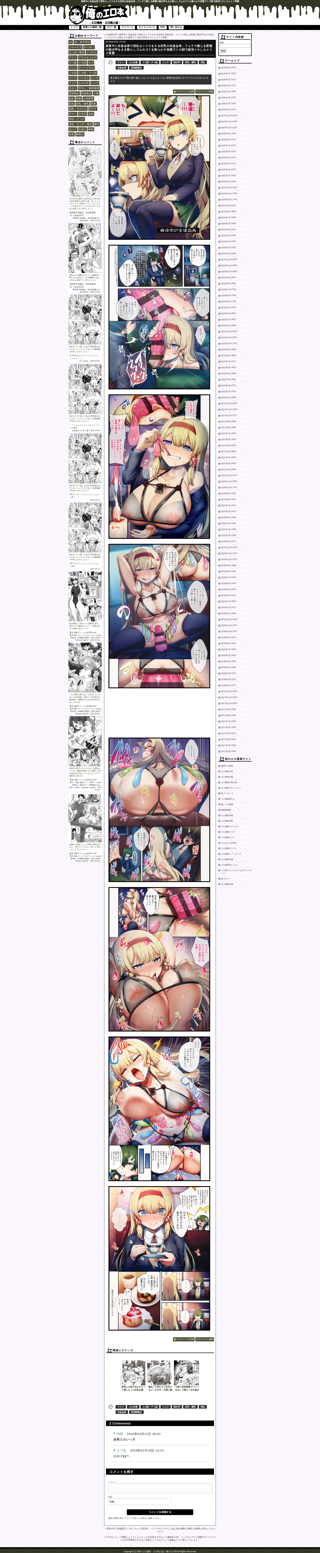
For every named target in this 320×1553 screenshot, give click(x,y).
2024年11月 (226, 194)
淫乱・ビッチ (76, 119)
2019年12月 (226, 547)
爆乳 (96, 124)
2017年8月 (226, 715)
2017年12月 (226, 691)
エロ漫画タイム (228, 837)
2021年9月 (226, 422)
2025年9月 (226, 134)
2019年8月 (226, 571)
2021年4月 (226, 452)
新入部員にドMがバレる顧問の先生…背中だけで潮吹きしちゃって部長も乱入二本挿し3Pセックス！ (84, 625)
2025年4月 (226, 164)
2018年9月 (226, 637)
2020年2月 (226, 535)
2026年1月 (226, 110)
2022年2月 (226, 392)
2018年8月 (226, 643)
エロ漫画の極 (227, 859)
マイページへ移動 (204, 91)
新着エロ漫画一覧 (92, 27)
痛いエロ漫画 (227, 804)
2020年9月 (226, 494)
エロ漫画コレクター (230, 826)
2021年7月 (226, 434)
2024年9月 (226, 206)
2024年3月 (226, 242)
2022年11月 (226, 338)
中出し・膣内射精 (89, 88)
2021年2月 (226, 464)
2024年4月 (226, 236)
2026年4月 (226, 92)
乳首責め (86, 93)
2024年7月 (226, 218)
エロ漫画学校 (227, 815)
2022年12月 (226, 332)
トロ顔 (73, 72)
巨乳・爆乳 (82, 103)
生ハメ (73, 129)
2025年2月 (226, 176)
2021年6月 (226, 440)
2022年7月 (226, 362)
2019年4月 (226, 595)
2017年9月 (226, 709)
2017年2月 (226, 751)
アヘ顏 (73, 62)
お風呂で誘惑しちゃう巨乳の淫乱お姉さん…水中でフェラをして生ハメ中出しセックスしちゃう (84, 846)
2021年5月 (226, 446)
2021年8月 (226, 428)
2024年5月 (226, 230)
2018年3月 (226, 673)
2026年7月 (226, 74)
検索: (222, 42)
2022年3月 (226, 386)
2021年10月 (226, 416)
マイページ (127, 27)
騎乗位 (80, 134)
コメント (112, 1482)
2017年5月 (226, 733)
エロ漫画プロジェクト (231, 788)
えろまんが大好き (229, 843)
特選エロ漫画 (227, 766)
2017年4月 (226, 739)
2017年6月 (226, 727)
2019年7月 (226, 577)
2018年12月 (226, 619)
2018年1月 (226, 685)
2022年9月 (226, 350)
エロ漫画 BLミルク (229, 865)
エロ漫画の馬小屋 (229, 782)
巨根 (93, 103)
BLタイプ (225, 879)
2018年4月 (226, 667)
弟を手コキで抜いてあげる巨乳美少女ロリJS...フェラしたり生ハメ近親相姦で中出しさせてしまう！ (84, 349)
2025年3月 (226, 170)
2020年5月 (226, 517)
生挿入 (82, 129)
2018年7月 (226, 649)
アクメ (73, 57)
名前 (110, 1497)
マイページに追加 (185, 91)
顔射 (71, 134)
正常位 (82, 113)
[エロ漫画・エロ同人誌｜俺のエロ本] (98, 6)
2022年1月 (226, 398)
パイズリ (84, 78)
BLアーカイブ (227, 793)
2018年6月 (226, 655)
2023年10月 (226, 272)
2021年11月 (226, 410)
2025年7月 (226, 146)
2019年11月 (226, 553)
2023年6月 (226, 296)
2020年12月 (226, 476)
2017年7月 (226, 721)
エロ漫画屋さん (228, 799)
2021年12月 (226, 404)
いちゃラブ (75, 47)
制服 (78, 98)
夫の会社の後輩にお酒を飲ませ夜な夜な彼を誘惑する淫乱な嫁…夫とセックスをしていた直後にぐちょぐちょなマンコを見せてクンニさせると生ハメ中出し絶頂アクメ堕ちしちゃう (84, 204)
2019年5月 (226, 589)
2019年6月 (226, 583)
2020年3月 (226, 529)
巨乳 (71, 103)
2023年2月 (226, 320)
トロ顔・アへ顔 (88, 72)
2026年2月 (226, 104)
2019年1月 (226, 613)
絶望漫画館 (226, 810)
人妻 (96, 93)
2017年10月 (226, 703)
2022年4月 (226, 380)
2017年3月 (226, 745)
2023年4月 (226, 308)
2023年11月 (226, 266)
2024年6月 (226, 224)
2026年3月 (226, 98)
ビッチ (95, 78)
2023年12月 (226, 260)
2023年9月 (226, 278)
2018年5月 (226, 661)
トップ (74, 27)
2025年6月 (226, 152)
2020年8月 (226, 500)
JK (70, 42)
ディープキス (86, 67)
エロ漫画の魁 (227, 777)
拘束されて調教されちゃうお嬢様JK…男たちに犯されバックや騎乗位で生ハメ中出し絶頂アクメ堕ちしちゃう (85, 277)
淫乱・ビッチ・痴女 (80, 124)
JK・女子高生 (82, 42)
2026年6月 (226, 80)
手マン (73, 113)
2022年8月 (226, 356)
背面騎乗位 (136, 67)
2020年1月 (226, 541)
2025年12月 (226, 116)
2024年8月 (226, 212)
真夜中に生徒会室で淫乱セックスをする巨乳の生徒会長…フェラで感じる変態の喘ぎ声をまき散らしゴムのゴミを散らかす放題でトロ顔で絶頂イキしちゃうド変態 (159, 49)
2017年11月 (226, 697)
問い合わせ (176, 27)
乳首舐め (74, 93)
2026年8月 (226, 68)
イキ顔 (82, 62)
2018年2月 (226, 679)
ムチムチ (84, 83)
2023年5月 (226, 302)
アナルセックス (88, 57)
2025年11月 (226, 122)
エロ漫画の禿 (227, 771)
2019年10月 (226, 559)
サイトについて (147, 27)
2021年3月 (226, 458)
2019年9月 (226, 565)
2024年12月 (226, 188)
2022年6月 (226, 368)
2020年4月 (226, 523)
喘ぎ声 (177, 62)
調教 (91, 129)
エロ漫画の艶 (227, 821)
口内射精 (88, 98)
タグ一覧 (111, 27)
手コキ (93, 108)
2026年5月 (226, 86)
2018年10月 (226, 631)
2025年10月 (226, 128)
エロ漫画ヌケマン (229, 848)
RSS (162, 27)
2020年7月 (226, 506)
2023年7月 (226, 290)
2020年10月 (226, 488)
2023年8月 (226, 284)
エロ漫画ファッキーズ (231, 854)
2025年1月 (226, 182)
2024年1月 (226, 254)
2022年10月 (226, 344)
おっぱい (89, 47)
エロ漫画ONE (227, 884)
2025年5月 (226, 158)
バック (73, 78)
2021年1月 (226, 470)
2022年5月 (226, 374)
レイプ (95, 83)
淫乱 (91, 113)
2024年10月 (226, 200)
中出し (73, 88)
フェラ (73, 83)
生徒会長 (122, 67)
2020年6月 (226, 512)
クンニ (73, 67)
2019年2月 (226, 607)
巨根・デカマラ (78, 108)
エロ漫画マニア (228, 832)
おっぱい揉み (76, 52)
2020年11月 (226, 482)
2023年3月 (226, 314)
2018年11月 (226, 625)
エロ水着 (133, 62)
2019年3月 (226, 601)
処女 (71, 98)
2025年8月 (226, 140)
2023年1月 (226, 326)
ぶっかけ (91, 52)
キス (91, 62)
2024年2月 (226, 248)
